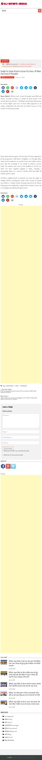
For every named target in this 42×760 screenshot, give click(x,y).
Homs (17, 386)
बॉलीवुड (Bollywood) (11, 731)
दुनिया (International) (12, 64)
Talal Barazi (23, 386)
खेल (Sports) (8, 722)
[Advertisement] (21, 36)
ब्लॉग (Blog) (8, 734)
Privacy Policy (30, 757)
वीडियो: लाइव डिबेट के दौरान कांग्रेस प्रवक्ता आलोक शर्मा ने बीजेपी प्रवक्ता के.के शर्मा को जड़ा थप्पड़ (25, 685)
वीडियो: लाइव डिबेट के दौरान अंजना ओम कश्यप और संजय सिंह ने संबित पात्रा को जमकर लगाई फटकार (24, 703)
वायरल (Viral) (9, 737)
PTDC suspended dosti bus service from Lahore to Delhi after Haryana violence (18, 391)
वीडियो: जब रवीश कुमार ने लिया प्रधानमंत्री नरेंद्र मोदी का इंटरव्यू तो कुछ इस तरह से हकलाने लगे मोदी (24, 694)
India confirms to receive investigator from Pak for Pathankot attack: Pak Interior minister (19, 398)
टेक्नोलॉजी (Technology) (12, 725)
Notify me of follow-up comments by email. (16, 451)
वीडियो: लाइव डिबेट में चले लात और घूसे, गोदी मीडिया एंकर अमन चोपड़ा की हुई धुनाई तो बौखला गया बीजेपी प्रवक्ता (24, 663)
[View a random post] (3, 11)
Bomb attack (10, 386)
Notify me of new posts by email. (13, 455)
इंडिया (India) (8, 719)
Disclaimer (23, 757)
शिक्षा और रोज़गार (9, 740)
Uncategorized (9, 716)
